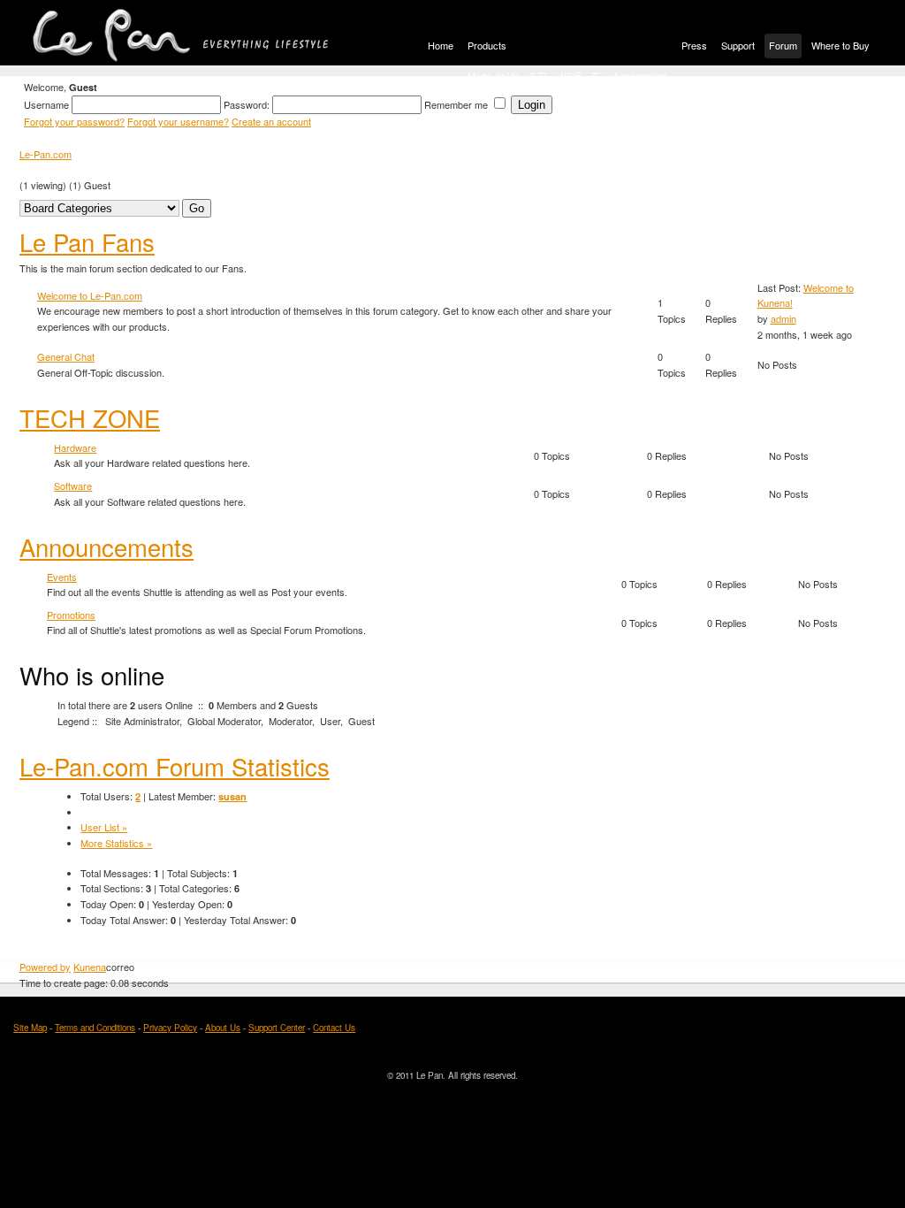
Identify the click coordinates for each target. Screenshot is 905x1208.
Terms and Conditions (95, 1027)
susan (232, 796)
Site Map (30, 1027)
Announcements (106, 546)
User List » (103, 827)
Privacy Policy (170, 1027)
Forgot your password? (74, 121)
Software (73, 485)
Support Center (276, 1027)
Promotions (71, 615)
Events (62, 577)
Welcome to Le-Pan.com (89, 295)
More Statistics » (116, 843)
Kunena (89, 967)
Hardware (75, 447)
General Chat (66, 356)
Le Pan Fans (87, 241)
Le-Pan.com (45, 154)
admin (783, 318)
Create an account (271, 121)
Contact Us (334, 1027)
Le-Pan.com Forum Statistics (174, 766)
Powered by (45, 967)
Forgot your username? (178, 121)
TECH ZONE (89, 417)
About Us (222, 1027)
